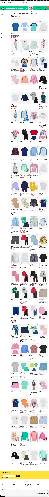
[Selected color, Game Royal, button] (30, 336)
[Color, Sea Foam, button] (21, 373)
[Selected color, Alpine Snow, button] (20, 462)
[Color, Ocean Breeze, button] (40, 174)
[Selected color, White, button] (11, 104)
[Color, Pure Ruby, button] (21, 299)
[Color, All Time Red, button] (21, 228)
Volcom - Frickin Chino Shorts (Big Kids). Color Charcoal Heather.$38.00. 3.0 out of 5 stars (15, 242)
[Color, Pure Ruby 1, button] (12, 317)
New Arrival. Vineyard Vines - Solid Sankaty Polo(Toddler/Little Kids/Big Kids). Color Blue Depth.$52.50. (24, 153)
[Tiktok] (4, 480)
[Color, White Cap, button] (12, 228)
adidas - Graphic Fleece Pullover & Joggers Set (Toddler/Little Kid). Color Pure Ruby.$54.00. (24, 278)
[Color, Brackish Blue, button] (42, 299)
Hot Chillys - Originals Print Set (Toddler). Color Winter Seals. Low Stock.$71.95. (15, 47)
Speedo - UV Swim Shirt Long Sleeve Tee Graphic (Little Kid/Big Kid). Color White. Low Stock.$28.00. (24, 260)
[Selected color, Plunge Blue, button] (11, 33)
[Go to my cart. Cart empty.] (47, 2)
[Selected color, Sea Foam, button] (30, 246)
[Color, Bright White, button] (21, 391)
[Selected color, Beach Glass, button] (20, 391)
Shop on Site (42, 9)
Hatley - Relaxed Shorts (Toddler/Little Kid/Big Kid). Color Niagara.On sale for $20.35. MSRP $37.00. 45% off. (43, 369)
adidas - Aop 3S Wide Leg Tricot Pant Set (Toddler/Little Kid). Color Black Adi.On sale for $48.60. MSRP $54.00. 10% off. (33, 278)
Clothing (16, 16)
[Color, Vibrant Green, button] (25, 228)
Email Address (4, 475)
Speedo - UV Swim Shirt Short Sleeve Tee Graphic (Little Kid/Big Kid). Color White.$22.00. (33, 458)
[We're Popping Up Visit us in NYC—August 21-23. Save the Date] (24, 8)
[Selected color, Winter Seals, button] (11, 51)
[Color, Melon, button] (23, 228)
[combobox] (15, 2)
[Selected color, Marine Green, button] (20, 443)
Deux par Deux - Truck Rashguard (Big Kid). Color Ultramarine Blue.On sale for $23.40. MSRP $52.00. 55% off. (15, 405)
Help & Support (46, 4)
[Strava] (6, 480)
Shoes (37, 489)
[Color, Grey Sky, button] (31, 246)
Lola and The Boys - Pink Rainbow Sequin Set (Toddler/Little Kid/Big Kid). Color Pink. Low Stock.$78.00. (15, 278)
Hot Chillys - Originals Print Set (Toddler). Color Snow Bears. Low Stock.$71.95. (15, 333)
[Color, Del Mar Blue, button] (44, 299)
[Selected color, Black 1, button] (39, 86)
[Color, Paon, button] (31, 51)
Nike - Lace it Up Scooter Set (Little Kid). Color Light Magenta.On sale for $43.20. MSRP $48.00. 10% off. (43, 387)
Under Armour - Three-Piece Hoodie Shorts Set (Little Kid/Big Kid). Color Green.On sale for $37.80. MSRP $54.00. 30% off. (33, 369)
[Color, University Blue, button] (14, 209)
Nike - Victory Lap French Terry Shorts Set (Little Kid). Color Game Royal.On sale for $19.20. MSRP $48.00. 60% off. (33, 333)
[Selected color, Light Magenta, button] (39, 391)
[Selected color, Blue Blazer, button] (20, 336)
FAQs (14, 484)
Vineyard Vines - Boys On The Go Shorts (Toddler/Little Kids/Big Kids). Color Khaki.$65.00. (43, 295)
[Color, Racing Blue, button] (24, 373)
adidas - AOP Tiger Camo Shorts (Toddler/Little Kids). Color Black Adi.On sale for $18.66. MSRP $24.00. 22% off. (33, 206)
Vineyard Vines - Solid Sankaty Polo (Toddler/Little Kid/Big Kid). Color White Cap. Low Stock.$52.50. (43, 188)
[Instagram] (2, 480)
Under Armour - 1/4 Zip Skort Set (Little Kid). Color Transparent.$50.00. (15, 188)
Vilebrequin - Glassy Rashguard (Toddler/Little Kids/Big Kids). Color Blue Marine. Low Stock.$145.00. (24, 100)
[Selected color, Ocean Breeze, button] (11, 228)
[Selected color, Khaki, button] (39, 299)
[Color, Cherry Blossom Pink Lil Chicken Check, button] (40, 122)
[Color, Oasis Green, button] (13, 33)
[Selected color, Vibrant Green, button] (20, 373)
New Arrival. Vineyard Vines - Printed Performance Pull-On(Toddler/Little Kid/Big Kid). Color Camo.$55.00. (33, 260)
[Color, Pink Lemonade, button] (21, 443)
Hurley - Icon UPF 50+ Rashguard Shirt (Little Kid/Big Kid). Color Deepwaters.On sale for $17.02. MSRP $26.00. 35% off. (43, 100)
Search (26, 2)
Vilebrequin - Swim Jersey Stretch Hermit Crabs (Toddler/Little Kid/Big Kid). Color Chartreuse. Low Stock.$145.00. (43, 242)
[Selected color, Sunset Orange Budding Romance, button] (11, 443)
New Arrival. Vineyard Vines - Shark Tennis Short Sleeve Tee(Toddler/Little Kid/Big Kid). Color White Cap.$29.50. (43, 405)
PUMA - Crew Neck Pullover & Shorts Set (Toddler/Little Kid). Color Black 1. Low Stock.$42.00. (43, 82)
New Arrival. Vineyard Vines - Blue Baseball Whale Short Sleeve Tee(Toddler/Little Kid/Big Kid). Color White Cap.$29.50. (15, 422)
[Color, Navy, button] (12, 104)
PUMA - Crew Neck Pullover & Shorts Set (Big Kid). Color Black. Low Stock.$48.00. (15, 458)
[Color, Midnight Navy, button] (16, 209)
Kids (19, 16)
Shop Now (30, 0)
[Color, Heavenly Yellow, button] (40, 104)
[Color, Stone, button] (40, 299)
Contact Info (15, 485)
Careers (3, 485)
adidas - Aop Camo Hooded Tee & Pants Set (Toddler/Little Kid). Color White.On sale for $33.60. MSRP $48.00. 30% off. (24, 295)
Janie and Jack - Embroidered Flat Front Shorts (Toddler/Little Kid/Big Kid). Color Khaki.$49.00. (33, 422)
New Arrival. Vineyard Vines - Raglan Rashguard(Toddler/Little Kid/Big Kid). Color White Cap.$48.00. (43, 29)
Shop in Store (46, 9)
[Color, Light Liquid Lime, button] (40, 391)
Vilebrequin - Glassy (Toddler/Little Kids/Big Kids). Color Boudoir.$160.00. (33, 170)
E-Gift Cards (26, 489)
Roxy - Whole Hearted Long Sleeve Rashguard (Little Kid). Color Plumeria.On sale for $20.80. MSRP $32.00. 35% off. (33, 440)
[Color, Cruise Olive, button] (31, 355)
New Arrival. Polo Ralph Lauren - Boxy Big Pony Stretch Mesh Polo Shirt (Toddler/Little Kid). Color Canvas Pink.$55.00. (33, 351)
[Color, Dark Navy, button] (13, 373)
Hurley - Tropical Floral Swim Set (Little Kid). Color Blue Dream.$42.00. (33, 387)
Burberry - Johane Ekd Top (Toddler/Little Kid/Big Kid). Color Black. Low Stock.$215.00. (43, 351)
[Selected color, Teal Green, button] (20, 228)
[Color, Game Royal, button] (17, 209)
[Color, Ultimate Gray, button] (41, 299)
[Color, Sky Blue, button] (12, 33)
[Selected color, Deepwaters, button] (39, 104)
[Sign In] (45, 2)
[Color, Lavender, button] (12, 391)
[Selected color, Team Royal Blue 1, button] (11, 317)
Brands (38, 484)
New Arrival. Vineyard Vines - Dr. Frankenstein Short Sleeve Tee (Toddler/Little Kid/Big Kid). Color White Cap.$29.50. (24, 422)
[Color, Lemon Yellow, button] (24, 228)
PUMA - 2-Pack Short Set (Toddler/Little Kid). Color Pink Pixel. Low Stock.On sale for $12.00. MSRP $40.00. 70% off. (15, 387)
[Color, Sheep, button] (12, 51)
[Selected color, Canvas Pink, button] (30, 355)
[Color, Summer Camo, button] (23, 336)
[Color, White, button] (12, 373)
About (2, 484)
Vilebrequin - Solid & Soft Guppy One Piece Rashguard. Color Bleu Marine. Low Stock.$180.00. (24, 188)
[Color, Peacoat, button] (21, 264)
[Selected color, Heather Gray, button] (11, 373)
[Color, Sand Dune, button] (23, 373)
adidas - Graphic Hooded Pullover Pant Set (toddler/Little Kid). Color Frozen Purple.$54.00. (33, 314)
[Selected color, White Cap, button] (39, 174)
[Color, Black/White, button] (13, 209)
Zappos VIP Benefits (4, 489)
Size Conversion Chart (28, 484)
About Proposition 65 (16, 489)
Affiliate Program (27, 485)
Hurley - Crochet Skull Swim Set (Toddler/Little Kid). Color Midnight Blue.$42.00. (15, 119)
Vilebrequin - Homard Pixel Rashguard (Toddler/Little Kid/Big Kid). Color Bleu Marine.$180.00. (15, 153)
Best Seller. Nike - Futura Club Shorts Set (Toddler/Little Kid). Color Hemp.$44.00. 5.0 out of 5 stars (15, 206)
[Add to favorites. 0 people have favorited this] (19, 21)
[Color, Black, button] (40, 86)
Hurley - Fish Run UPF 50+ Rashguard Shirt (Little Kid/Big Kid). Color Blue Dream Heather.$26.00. (15, 170)
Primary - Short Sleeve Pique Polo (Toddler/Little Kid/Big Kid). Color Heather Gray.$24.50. (15, 369)
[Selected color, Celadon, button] (30, 51)
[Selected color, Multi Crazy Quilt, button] (39, 122)
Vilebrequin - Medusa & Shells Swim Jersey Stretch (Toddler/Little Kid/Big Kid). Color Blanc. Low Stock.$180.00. (43, 224)
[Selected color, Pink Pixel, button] (11, 391)
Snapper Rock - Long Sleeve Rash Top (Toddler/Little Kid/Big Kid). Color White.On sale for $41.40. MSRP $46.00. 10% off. (15, 260)
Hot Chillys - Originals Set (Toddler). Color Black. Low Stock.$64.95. (24, 136)
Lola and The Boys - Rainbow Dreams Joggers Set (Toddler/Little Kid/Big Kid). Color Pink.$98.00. (43, 333)
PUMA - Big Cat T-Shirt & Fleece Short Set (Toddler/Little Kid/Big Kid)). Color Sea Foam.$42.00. (33, 242)
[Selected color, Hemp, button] (11, 209)
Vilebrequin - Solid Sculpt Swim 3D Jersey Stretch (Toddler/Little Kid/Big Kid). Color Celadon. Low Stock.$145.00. (33, 47)
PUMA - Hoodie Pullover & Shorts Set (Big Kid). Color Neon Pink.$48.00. (43, 440)
